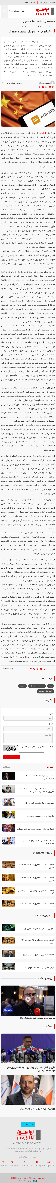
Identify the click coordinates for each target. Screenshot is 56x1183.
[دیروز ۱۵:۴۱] (8, 927)
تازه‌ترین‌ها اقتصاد (43, 915)
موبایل (22, 686)
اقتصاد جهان (28, 21)
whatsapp (15, 1166)
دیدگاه (49, 1026)
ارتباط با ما (23, 1157)
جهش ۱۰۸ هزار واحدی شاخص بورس (38, 928)
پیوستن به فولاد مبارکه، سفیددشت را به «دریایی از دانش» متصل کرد (37, 790)
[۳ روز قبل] (8, 890)
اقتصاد (39, 21)
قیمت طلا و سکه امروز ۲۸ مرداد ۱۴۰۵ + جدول (36, 879)
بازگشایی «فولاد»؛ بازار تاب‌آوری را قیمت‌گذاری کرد (40, 777)
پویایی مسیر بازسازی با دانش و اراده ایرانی (37, 1108)
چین (50, 686)
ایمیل (50, 724)
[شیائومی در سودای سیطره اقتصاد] (28, 109)
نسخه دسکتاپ (28, 1124)
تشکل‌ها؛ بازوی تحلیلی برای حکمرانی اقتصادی (38, 842)
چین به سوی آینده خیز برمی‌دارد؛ (36, 26)
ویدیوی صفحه (45, 978)
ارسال (12, 757)
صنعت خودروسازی (37, 686)
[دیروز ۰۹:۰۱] (8, 966)
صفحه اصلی (49, 21)
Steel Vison (14, 11)
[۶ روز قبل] (8, 827)
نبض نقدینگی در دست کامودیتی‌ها (39, 967)
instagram (27, 1166)
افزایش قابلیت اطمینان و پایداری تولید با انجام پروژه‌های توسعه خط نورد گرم (31, 1069)
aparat (50, 1166)
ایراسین (44, 11)
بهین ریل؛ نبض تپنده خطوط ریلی (39, 803)
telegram (40, 1166)
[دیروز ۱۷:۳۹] (28, 1048)
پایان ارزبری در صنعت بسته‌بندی (40, 816)
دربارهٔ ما (33, 1157)
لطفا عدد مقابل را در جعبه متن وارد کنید (37, 746)
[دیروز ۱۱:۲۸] (8, 903)
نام (51, 713)
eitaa (4, 1166)
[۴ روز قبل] (8, 789)
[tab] (50, 767)
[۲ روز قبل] (8, 776)
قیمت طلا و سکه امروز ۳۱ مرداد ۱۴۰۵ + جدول (36, 905)
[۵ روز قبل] (8, 802)
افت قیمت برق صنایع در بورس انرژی (38, 954)
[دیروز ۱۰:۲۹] (8, 953)
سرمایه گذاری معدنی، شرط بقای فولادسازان (37, 1018)
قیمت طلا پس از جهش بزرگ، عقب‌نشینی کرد (36, 892)
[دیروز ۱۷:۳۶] (28, 1090)
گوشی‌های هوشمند (45, 691)
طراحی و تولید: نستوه (25, 1181)
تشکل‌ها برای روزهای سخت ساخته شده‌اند (35, 829)
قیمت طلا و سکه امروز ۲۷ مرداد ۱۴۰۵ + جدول (36, 866)
